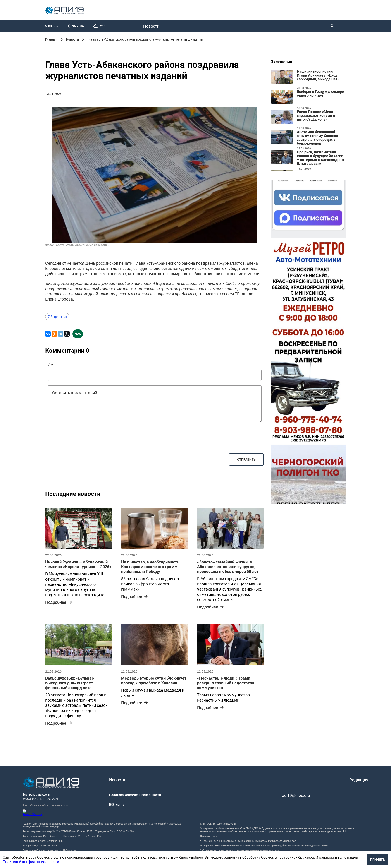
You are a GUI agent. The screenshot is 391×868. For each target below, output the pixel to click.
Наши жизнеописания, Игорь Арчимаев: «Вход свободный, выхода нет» (318, 75)
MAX (78, 333)
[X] (67, 334)
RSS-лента (117, 804)
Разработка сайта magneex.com (46, 805)
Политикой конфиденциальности (31, 862)
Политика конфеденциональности (135, 795)
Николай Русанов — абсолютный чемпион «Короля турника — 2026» (78, 564)
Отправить (246, 459)
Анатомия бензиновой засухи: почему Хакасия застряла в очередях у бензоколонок (317, 138)
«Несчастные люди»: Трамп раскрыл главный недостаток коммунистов (225, 683)
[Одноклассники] (54, 334)
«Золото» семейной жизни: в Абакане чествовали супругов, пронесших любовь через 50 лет (228, 567)
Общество (57, 316)
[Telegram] (60, 334)
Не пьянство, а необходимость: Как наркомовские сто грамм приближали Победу (151, 567)
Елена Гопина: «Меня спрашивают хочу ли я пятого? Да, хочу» (316, 116)
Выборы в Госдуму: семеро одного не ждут (320, 94)
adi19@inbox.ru (296, 795)
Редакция (358, 779)
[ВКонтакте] (48, 334)
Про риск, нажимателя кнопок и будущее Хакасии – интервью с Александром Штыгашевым (320, 158)
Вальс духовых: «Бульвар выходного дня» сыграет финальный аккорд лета (69, 683)
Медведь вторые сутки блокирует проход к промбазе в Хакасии (153, 680)
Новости (151, 26)
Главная (51, 39)
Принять (377, 859)
